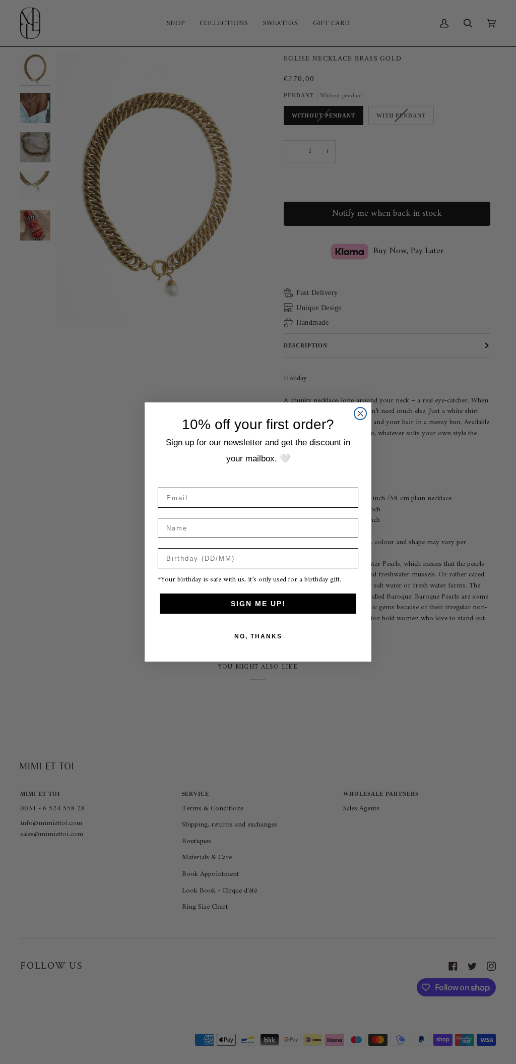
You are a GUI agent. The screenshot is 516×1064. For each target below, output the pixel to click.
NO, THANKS (258, 636)
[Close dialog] (360, 413)
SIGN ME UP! (258, 604)
